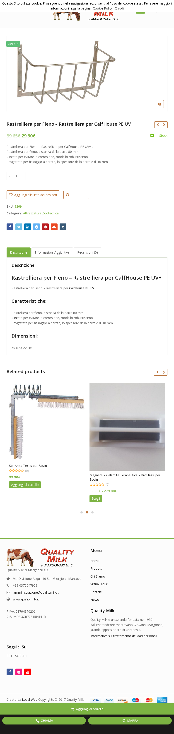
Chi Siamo (97, 576)
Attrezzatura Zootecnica (41, 213)
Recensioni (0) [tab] (87, 252)
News (94, 599)
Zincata (17, 318)
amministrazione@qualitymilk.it (36, 592)
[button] (163, 108)
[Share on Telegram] (36, 226)
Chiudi (119, 8)
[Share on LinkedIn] (27, 226)
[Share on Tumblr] (63, 226)
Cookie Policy (103, 8)
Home (94, 561)
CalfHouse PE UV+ (82, 288)
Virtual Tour (98, 584)
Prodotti (96, 568)
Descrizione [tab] (18, 252)
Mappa (132, 720)
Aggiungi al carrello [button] (25, 484)
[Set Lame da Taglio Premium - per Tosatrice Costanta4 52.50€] (157, 124)
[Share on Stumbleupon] (54, 226)
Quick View (49, 466)
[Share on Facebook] (10, 226)
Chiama (46, 720)
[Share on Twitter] (18, 226)
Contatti (96, 592)
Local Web (30, 699)
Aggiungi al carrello (90, 709)
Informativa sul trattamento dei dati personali (123, 636)
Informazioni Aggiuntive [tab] (52, 252)
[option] (87, 74)
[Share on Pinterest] (45, 226)
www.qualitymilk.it (26, 599)
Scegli (96, 498)
